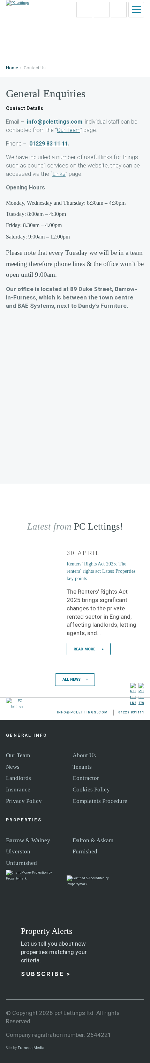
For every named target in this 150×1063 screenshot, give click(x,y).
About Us (84, 755)
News (13, 766)
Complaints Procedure (100, 800)
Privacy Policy (24, 800)
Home (12, 67)
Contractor (86, 777)
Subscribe (42, 973)
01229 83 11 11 (48, 143)
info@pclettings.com (82, 712)
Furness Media (31, 1048)
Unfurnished (21, 862)
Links (59, 173)
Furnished (85, 851)
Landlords (18, 777)
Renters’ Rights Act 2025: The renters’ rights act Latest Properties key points (101, 571)
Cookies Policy (91, 789)
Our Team (68, 130)
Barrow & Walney (28, 840)
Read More (85, 649)
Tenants (82, 766)
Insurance (18, 789)
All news (71, 679)
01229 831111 (109, 4)
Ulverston (18, 851)
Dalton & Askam (93, 840)
